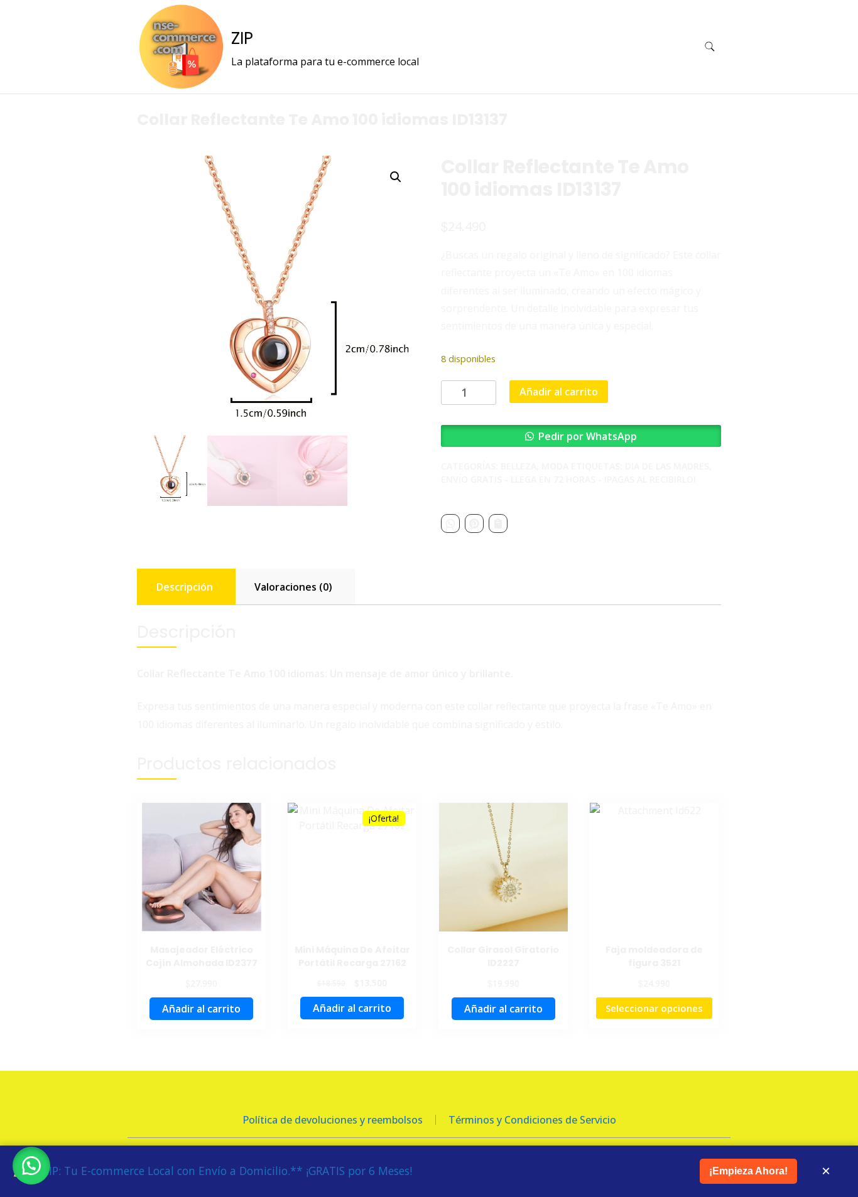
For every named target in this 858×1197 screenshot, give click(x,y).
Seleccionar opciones (654, 1008)
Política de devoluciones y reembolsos (332, 1120)
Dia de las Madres (667, 466)
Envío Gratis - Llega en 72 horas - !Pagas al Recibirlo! (568, 479)
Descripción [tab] (184, 587)
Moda (554, 466)
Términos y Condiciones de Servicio (532, 1120)
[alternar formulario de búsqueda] (709, 46)
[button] (395, 177)
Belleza (518, 466)
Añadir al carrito (558, 392)
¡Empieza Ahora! (748, 1171)
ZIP (242, 38)
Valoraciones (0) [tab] (293, 587)
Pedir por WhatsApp (587, 436)
